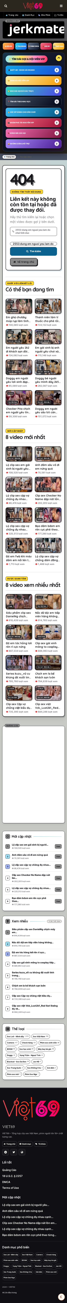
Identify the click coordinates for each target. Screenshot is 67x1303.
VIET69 (8, 1126)
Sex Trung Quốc (15, 1068)
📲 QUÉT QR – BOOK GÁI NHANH (21, 70)
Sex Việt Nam (40, 1036)
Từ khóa (42, 1144)
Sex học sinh (26, 1049)
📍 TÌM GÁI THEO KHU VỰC (19, 102)
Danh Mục (29, 15)
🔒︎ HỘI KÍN (8, 46)
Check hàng (29, 1042)
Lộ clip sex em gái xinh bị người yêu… (25, 1204)
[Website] (22, 1152)
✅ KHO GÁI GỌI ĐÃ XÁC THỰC (21, 91)
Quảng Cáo (9, 1169)
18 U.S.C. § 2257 (12, 1176)
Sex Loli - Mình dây (18, 1036)
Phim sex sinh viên (49, 1042)
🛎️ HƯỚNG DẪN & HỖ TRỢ (18, 144)
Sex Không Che (35, 1068)
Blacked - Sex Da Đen (18, 1061)
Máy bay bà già (46, 1049)
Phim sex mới (13, 1074)
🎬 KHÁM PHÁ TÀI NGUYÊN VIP (21, 123)
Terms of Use (10, 1187)
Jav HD (37, 1061)
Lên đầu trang (10, 1292)
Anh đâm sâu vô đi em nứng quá (22, 1210)
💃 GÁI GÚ (46, 46)
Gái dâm (51, 1068)
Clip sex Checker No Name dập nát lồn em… (29, 1222)
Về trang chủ (25, 262)
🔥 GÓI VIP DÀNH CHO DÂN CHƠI (22, 112)
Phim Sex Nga (32, 1074)
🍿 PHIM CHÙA (33, 46)
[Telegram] (5, 1152)
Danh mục (26, 1144)
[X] (13, 1152)
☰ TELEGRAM (21, 46)
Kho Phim (45, 15)
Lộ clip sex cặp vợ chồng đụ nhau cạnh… (27, 1216)
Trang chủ (13, 15)
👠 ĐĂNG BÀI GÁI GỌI (17, 133)
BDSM (11, 1049)
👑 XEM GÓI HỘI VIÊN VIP (18, 80)
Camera (12, 1042)
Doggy (11, 1055)
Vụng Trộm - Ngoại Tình (31, 1055)
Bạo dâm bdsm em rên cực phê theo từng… (29, 1234)
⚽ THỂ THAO (58, 46)
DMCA (6, 1182)
